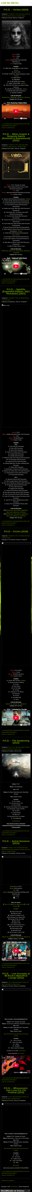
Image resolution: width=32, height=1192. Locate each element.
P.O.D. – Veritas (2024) (16, 9)
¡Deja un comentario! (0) (8, 127)
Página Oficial (7, 904)
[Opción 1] (9, 704)
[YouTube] (25, 1034)
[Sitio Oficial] (7, 1034)
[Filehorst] (5, 250)
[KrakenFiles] (6, 97)
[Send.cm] (20, 97)
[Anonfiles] (17, 510)
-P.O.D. (17, 14)
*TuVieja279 (11, 14)
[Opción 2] (16, 704)
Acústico (19, 847)
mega (18, 821)
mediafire (14, 821)
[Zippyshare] (19, 250)
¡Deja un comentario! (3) (8, 967)
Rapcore (13, 16)
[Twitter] (16, 1035)
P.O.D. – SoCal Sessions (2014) (16, 842)
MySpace (14, 904)
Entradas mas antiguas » (8, 1180)
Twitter (26, 904)
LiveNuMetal (13, 1186)
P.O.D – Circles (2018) (16, 531)
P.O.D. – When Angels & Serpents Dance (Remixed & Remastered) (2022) (16, 137)
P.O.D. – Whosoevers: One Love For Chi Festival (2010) (16, 1090)
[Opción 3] (23, 704)
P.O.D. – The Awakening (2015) (16, 741)
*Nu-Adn (10, 847)
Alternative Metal (23, 14)
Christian (4, 146)
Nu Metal (9, 146)
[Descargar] (22, 1050)
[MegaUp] (13, 97)
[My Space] (20, 1034)
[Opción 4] (27, 936)
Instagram (15, 906)
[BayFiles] (24, 510)
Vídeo (23, 680)
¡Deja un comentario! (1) (8, 525)
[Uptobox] (27, 250)
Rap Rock (27, 535)
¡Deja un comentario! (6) (8, 834)
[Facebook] (13, 1034)
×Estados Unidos (20, 16)
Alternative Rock (9, 849)
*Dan (9, 747)
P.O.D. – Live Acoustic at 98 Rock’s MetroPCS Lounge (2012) (16, 975)
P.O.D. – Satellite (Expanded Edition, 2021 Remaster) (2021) (16, 291)
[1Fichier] (27, 97)
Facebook (21, 904)
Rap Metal (8, 16)
